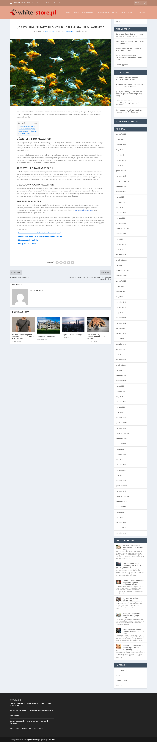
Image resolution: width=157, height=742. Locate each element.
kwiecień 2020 (121, 465)
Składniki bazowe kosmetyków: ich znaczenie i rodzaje (129, 49)
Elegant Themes (32, 740)
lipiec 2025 (120, 197)
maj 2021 (119, 397)
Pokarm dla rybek (24, 133)
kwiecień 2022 (121, 349)
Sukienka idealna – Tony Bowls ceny (33, 3)
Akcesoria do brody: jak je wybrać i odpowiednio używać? (40, 236)
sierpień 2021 (121, 381)
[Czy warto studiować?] (48, 325)
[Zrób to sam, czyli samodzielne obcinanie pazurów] (98, 324)
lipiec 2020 (120, 449)
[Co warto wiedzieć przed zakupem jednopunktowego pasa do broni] (23, 324)
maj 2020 (119, 460)
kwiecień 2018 (121, 533)
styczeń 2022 (121, 360)
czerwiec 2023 (121, 292)
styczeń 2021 (121, 418)
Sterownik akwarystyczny (27, 129)
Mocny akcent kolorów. (27, 244)
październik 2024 (122, 228)
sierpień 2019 (121, 507)
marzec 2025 (120, 218)
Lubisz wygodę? (122, 65)
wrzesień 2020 (121, 438)
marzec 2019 (120, 528)
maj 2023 (119, 297)
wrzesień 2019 (121, 502)
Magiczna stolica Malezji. (28, 240)
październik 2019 (122, 496)
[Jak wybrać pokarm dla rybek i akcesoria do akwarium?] (60, 72)
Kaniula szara (15, 716)
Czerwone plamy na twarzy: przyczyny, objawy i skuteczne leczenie (133, 582)
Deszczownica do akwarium (28, 131)
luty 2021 (119, 412)
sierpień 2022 (121, 333)
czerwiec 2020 (121, 454)
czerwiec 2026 (121, 144)
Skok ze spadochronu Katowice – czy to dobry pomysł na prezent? (128, 565)
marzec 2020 (120, 470)
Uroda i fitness (127, 13)
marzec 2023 (120, 307)
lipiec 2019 (120, 512)
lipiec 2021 (120, 386)
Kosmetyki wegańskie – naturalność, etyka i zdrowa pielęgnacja (129, 85)
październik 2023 (122, 270)
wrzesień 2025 (121, 187)
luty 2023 (119, 313)
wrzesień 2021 (121, 376)
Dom (68, 13)
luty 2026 (119, 165)
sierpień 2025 (121, 192)
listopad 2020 (121, 428)
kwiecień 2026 (121, 155)
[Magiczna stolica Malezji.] (73, 324)
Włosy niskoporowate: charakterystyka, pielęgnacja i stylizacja (127, 103)
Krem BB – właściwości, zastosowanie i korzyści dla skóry (133, 548)
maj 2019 (119, 517)
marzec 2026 (120, 160)
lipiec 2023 (120, 286)
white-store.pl (49, 31)
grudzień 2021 (121, 365)
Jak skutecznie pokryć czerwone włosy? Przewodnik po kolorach (30, 722)
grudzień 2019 (121, 486)
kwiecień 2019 (121, 523)
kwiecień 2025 (121, 213)
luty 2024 (119, 249)
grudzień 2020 (121, 423)
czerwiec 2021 (121, 391)
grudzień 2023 (121, 260)
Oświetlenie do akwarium (27, 126)
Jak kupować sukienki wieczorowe (131, 599)
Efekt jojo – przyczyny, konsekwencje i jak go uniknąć (131, 615)
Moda (114, 13)
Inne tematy (103, 13)
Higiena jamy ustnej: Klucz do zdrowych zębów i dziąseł (127, 78)
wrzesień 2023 (121, 276)
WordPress (51, 740)
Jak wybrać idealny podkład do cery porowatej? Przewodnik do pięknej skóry (129, 94)
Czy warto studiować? (46, 337)
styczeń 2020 (121, 481)
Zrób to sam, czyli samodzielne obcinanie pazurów (96, 337)
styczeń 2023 (121, 318)
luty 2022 (119, 354)
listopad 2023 (121, 265)
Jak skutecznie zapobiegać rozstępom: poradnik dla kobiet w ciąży (129, 57)
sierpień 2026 (121, 134)
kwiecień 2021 (121, 402)
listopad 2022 (121, 323)
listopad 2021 (121, 370)
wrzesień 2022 (121, 328)
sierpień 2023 (121, 281)
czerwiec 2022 (121, 344)
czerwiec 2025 (121, 202)
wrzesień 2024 (121, 234)
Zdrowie (141, 13)
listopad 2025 (121, 176)
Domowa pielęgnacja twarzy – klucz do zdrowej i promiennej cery (129, 35)
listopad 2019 (121, 491)
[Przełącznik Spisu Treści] (34, 123)
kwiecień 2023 (121, 302)
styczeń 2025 (121, 223)
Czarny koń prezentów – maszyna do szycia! (26, 728)
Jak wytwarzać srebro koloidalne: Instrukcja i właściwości (31, 710)
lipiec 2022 (120, 339)
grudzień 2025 (121, 171)
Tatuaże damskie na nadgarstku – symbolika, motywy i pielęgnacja (31, 704)
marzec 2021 (120, 407)
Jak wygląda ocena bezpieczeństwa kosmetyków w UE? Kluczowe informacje (129, 112)
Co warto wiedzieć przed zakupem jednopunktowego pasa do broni (23, 337)
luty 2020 (119, 475)
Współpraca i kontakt (84, 13)
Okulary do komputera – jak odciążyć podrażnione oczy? (130, 42)
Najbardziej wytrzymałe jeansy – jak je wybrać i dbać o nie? (133, 631)
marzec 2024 (120, 244)
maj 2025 (119, 208)
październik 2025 (122, 181)
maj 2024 (119, 239)
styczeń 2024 (121, 255)
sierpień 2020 (121, 444)
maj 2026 (119, 150)
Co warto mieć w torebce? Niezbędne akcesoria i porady (39, 233)
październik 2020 (122, 433)
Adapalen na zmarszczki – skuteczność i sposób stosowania (133, 647)
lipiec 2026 (120, 139)
